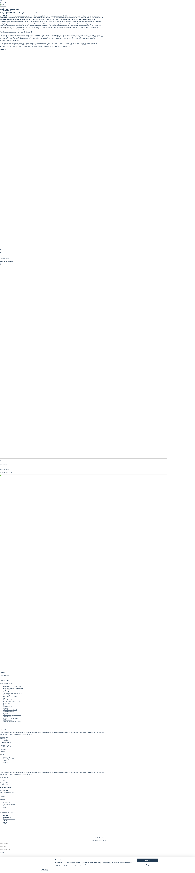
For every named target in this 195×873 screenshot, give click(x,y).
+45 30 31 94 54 (4, 469)
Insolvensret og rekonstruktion (12, 701)
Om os (5, 14)
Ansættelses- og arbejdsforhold (12, 686)
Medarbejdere (7, 757)
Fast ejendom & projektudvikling (12, 693)
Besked (2, 852)
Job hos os (6, 824)
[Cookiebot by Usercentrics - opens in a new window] (44, 870)
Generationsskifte (8, 700)
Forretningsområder (9, 759)
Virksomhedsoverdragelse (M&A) (12, 722)
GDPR (4, 698)
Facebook (2, 750)
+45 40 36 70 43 (4, 258)
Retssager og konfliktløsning (11, 718)
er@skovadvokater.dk (6, 683)
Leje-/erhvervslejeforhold (10, 710)
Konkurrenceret (7, 706)
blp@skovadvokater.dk (6, 261)
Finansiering (6, 695)
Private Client (7, 716)
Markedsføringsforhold (9, 711)
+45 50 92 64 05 (4, 680)
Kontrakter (6, 708)
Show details (58, 870)
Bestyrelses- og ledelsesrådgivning (13, 688)
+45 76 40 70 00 (4, 745)
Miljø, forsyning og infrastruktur (12, 715)
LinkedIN (2, 751)
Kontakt (5, 762)
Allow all (147, 860)
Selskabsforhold (7, 720)
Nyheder (5, 815)
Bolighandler (6, 690)
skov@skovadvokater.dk (7, 747)
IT (3, 705)
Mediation (6, 713)
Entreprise (6, 691)
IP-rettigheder (7, 703)
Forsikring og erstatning (10, 696)
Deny (147, 864)
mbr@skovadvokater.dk (7, 472)
